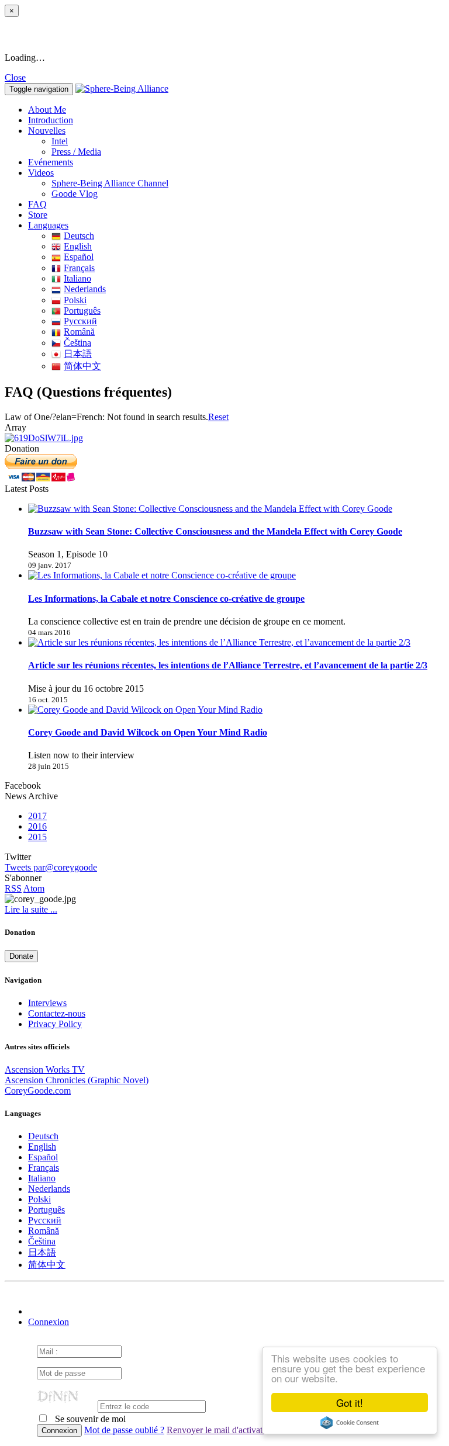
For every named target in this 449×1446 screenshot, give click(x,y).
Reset (218, 417)
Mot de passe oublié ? (124, 1430)
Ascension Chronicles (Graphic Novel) (76, 1080)
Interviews (47, 1003)
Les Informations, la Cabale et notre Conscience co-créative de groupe (166, 599)
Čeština (77, 343)
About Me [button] (47, 110)
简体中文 (82, 366)
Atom (33, 888)
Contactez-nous (56, 1013)
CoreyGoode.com (38, 1090)
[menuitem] (247, 141)
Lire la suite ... (31, 909)
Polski (75, 300)
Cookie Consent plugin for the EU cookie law (349, 1422)
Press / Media (76, 152)
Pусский (80, 321)
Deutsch (79, 236)
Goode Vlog (74, 194)
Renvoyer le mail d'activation (220, 1430)
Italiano (77, 278)
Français (79, 268)
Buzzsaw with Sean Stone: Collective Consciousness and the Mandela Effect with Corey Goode (215, 531)
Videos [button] (41, 173)
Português (82, 310)
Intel (59, 141)
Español (79, 257)
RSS (13, 888)
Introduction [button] (50, 120)
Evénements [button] (50, 162)
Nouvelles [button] (46, 131)
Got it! (349, 1402)
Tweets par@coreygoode (51, 867)
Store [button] (37, 215)
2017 (37, 816)
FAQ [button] (37, 204)
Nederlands (85, 289)
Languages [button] (48, 225)
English (78, 246)
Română (79, 332)
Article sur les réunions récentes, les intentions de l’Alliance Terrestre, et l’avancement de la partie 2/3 (227, 665)
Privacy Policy (55, 1024)
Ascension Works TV (45, 1069)
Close (15, 77)
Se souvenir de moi (89, 1419)
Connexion (48, 1322)
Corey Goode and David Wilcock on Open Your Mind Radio (147, 732)
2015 (37, 837)
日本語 (78, 354)
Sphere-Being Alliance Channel (109, 183)
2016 (37, 826)
